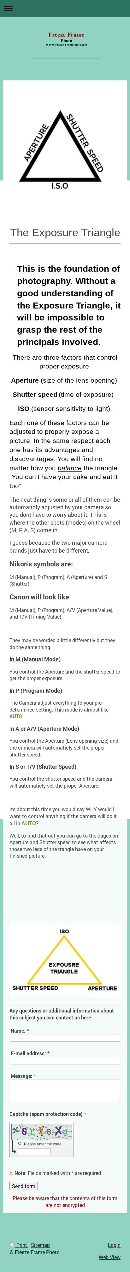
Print (21, 1245)
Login (114, 1245)
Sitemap (40, 1245)
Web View (110, 1257)
